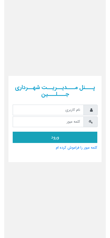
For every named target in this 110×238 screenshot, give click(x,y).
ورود (55, 137)
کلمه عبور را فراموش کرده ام (76, 148)
